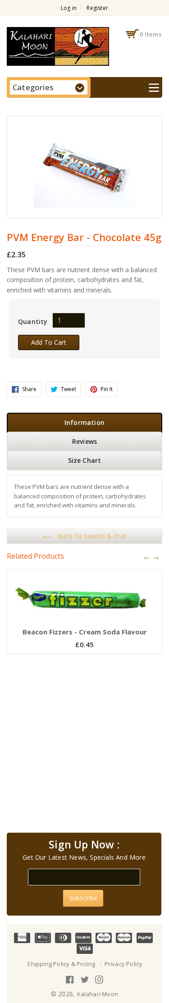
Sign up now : (84, 845)
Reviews (84, 441)
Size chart (84, 460)
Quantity (33, 321)
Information (84, 422)
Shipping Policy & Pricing (61, 964)
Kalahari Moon (98, 994)
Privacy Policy (124, 964)
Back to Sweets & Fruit (91, 536)
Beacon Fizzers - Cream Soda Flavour (85, 632)
